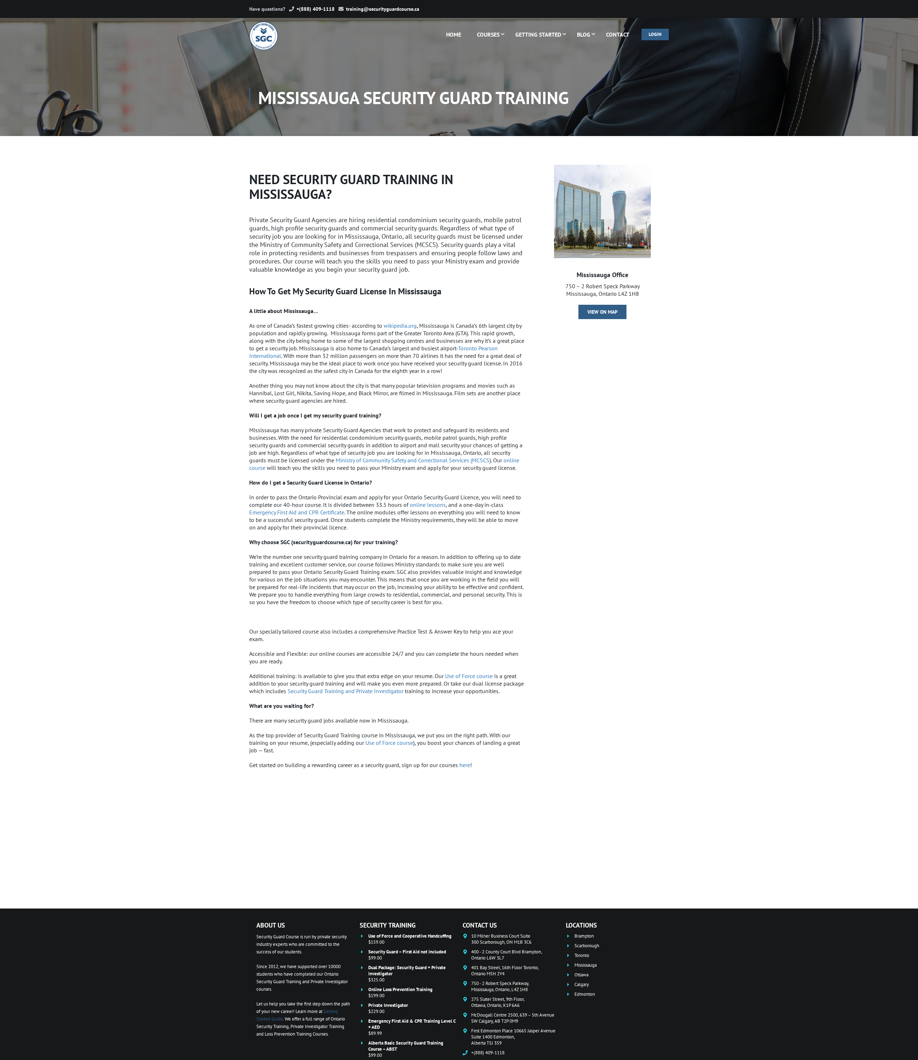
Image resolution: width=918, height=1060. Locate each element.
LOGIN (655, 34)
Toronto (581, 955)
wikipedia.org (400, 325)
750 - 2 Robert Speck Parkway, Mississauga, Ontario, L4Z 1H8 (500, 986)
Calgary (581, 984)
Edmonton (584, 994)
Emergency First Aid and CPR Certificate (296, 512)
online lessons (428, 504)
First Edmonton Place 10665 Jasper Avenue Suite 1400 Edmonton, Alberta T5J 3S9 (513, 1037)
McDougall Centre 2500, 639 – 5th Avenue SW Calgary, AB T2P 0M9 (512, 1018)
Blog (583, 34)
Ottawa (581, 975)
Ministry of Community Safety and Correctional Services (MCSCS (412, 460)
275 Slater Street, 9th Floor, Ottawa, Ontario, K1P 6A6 (498, 1002)
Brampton (584, 936)
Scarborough (586, 946)
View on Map (602, 312)
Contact (617, 34)
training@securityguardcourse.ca (382, 9)
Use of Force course (469, 676)
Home (453, 34)
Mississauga (585, 965)
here (464, 765)
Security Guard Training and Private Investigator (345, 691)
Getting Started (538, 34)
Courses (488, 34)
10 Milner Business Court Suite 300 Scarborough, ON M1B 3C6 (501, 939)
